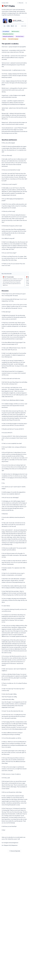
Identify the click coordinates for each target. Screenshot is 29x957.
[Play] (10, 21)
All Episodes (21, 2)
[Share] (16, 26)
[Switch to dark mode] (26, 3)
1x (4, 25)
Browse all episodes (15, 851)
